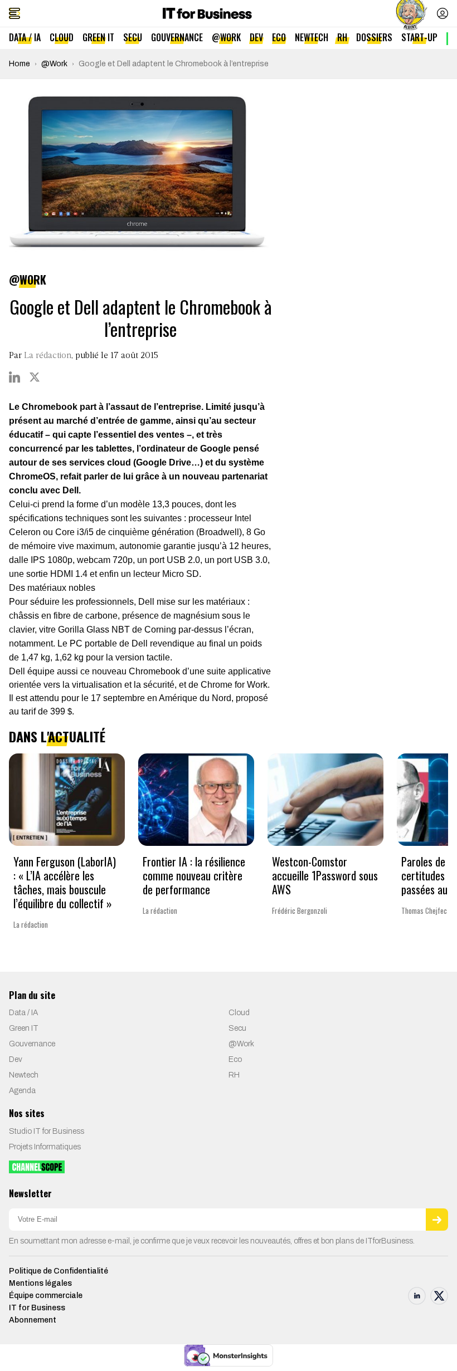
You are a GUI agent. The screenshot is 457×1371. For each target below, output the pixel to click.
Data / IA (25, 37)
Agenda (22, 1090)
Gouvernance (177, 37)
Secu (132, 37)
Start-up (419, 37)
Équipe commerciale (45, 1295)
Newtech (311, 37)
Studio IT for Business (46, 1131)
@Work (226, 37)
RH (342, 37)
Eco (279, 37)
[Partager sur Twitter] (34, 377)
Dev (256, 37)
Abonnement (32, 1320)
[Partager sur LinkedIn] (14, 377)
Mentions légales (40, 1283)
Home (19, 64)
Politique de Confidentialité (58, 1271)
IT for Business (37, 1308)
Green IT (98, 37)
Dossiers (374, 37)
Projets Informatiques (45, 1147)
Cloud (62, 37)
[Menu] (14, 13)
